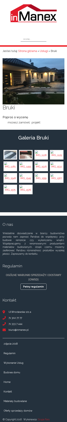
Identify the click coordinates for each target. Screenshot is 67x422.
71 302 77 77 (15, 318)
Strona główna (27, 51)
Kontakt (8, 391)
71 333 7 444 (15, 324)
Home (7, 382)
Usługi (44, 51)
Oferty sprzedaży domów (18, 410)
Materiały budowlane (15, 401)
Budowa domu (12, 372)
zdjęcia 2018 (11, 343)
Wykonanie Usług (13, 362)
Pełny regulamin (33, 286)
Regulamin (9, 353)
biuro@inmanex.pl (19, 330)
